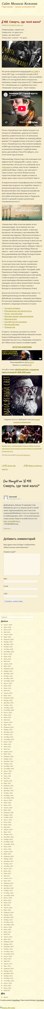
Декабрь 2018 (8, 837)
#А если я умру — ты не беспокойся (12, 446)
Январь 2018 (8, 859)
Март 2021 (7, 783)
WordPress (16, 1000)
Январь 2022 (8, 759)
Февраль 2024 (8, 698)
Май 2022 (7, 749)
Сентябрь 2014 (9, 954)
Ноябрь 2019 (8, 817)
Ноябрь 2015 (8, 920)
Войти (6, 997)
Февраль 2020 (8, 812)
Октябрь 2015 (8, 922)
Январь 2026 (8, 642)
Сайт (6, 593)
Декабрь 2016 (8, 888)
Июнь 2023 (7, 717)
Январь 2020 (8, 815)
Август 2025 (8, 654)
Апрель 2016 (8, 908)
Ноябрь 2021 (8, 764)
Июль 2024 (7, 686)
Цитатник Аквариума (23, 455)
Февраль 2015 (8, 942)
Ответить (7, 529)
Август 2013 (8, 983)
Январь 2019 (8, 834)
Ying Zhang (40, 1000)
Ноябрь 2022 (8, 734)
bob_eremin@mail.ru (12, 521)
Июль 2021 (7, 773)
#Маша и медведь (33, 448)
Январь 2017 (8, 886)
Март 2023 (7, 725)
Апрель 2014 (8, 964)
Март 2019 (7, 832)
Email (6, 586)
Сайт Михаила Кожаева (19, 4)
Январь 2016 (8, 915)
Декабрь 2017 (8, 861)
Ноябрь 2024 (8, 676)
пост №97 (34, 71)
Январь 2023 (8, 730)
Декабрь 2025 (8, 644)
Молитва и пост (10, 319)
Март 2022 (7, 754)
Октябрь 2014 (8, 951)
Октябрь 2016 (8, 893)
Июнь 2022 (7, 747)
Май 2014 (7, 961)
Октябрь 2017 (8, 866)
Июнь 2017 (7, 873)
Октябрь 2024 (8, 678)
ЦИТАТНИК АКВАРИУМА (22, 347)
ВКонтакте (29, 362)
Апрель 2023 (8, 722)
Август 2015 (8, 927)
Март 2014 (7, 966)
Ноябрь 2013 (8, 976)
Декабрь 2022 (8, 732)
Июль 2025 (7, 656)
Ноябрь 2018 (8, 839)
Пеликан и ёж (9, 327)
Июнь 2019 (7, 825)
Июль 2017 (7, 871)
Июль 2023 (7, 715)
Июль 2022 (7, 744)
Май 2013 (7, 990)
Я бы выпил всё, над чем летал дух (18, 311)
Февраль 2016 (8, 912)
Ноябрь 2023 (8, 705)
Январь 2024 (8, 700)
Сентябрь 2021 (9, 769)
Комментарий (10, 552)
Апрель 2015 (8, 937)
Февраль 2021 (8, 786)
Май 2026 (7, 632)
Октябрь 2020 (8, 795)
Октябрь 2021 (8, 766)
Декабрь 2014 (8, 946)
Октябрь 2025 (8, 649)
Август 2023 (8, 713)
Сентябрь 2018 (9, 844)
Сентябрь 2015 (9, 925)
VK (31, 365)
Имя (5, 578)
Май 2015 (7, 934)
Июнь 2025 (7, 659)
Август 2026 (8, 625)
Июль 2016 (7, 900)
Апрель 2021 (8, 781)
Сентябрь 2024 (9, 681)
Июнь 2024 (7, 688)
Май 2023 (7, 720)
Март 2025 (7, 666)
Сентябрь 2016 (9, 895)
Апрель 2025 (8, 664)
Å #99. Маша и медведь (33, 466)
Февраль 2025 (8, 669)
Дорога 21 (26, 446)
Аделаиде (6, 167)
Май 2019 (7, 827)
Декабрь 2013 (8, 973)
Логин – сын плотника (13, 313)
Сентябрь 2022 (9, 739)
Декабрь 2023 (8, 703)
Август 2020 (8, 800)
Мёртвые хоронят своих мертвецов (18, 316)
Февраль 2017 (8, 883)
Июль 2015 (7, 929)
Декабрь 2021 (8, 761)
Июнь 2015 (7, 932)
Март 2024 (7, 695)
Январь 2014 (8, 971)
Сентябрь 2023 (9, 710)
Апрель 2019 (8, 829)
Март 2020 (7, 810)
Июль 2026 (7, 627)
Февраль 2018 (8, 856)
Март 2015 (7, 939)
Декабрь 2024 (8, 673)
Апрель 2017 (8, 878)
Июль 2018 (7, 847)
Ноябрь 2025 (8, 647)
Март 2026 (7, 637)
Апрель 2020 (8, 808)
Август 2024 (8, 683)
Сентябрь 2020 (9, 798)
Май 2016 (7, 905)
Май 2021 (7, 778)
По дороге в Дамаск (12, 308)
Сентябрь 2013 (9, 981)
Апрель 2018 (8, 851)
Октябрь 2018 (8, 842)
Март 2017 (7, 881)
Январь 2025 (8, 671)
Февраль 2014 (8, 968)
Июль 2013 (7, 986)
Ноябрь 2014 (8, 949)
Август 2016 (8, 898)
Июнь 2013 (7, 988)
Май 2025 (7, 661)
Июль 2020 (7, 803)
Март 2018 (7, 854)
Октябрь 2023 (8, 708)
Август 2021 (8, 771)
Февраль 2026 (8, 639)
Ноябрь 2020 (8, 793)
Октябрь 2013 (8, 978)
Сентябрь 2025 (9, 652)
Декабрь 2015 (8, 917)
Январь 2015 (8, 944)
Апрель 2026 (8, 634)
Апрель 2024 (8, 693)
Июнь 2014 (7, 959)
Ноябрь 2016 (8, 890)
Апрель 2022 (8, 752)
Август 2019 (8, 820)
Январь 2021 (8, 788)
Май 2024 (7, 691)
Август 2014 (8, 956)
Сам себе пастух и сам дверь (15, 322)
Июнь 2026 (7, 630)
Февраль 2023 (8, 727)
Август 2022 (8, 742)
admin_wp (20, 25)
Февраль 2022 (8, 756)
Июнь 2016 (7, 903)
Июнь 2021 (7, 776)
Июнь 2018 (7, 849)
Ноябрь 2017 (8, 864)
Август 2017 (8, 869)
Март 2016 (7, 910)
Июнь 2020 (7, 805)
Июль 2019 (7, 822)
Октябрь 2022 (8, 737)
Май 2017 (7, 876)
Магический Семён (11, 324)
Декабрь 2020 (8, 790)
